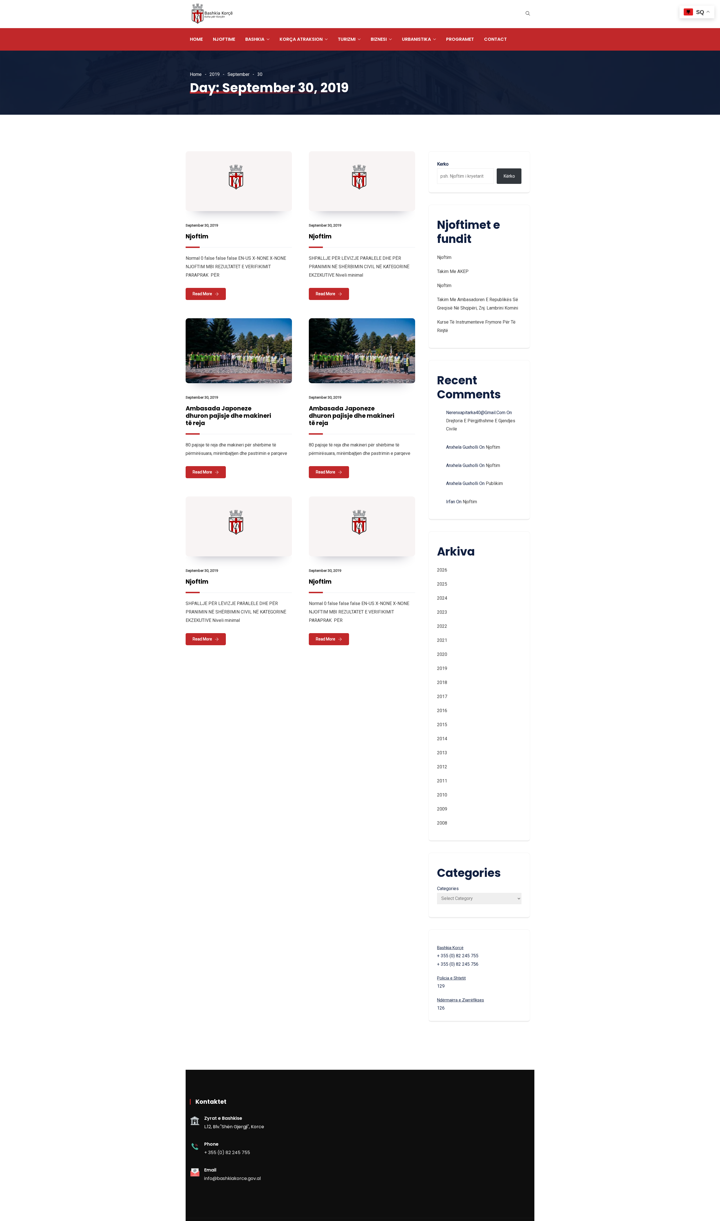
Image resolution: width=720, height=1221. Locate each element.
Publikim (494, 483)
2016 (442, 710)
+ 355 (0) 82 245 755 (227, 1152)
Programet (460, 39)
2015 (442, 724)
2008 (442, 823)
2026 (442, 570)
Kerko (443, 164)
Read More (202, 294)
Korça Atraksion (301, 39)
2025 (442, 584)
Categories (448, 888)
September (238, 74)
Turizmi (347, 39)
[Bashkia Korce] (212, 14)
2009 (442, 809)
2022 (442, 626)
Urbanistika (416, 39)
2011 (442, 781)
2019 (215, 74)
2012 (442, 766)
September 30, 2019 (202, 225)
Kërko (509, 176)
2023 (442, 612)
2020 (442, 654)
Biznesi (379, 39)
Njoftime (224, 39)
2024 (442, 598)
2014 (442, 738)
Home (196, 39)
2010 (442, 795)
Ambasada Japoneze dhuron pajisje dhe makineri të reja (228, 415)
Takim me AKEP (453, 271)
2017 (442, 696)
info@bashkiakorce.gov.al (232, 1178)
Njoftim (197, 236)
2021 (442, 640)
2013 (442, 752)
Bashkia (254, 39)
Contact (495, 39)
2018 (442, 682)
